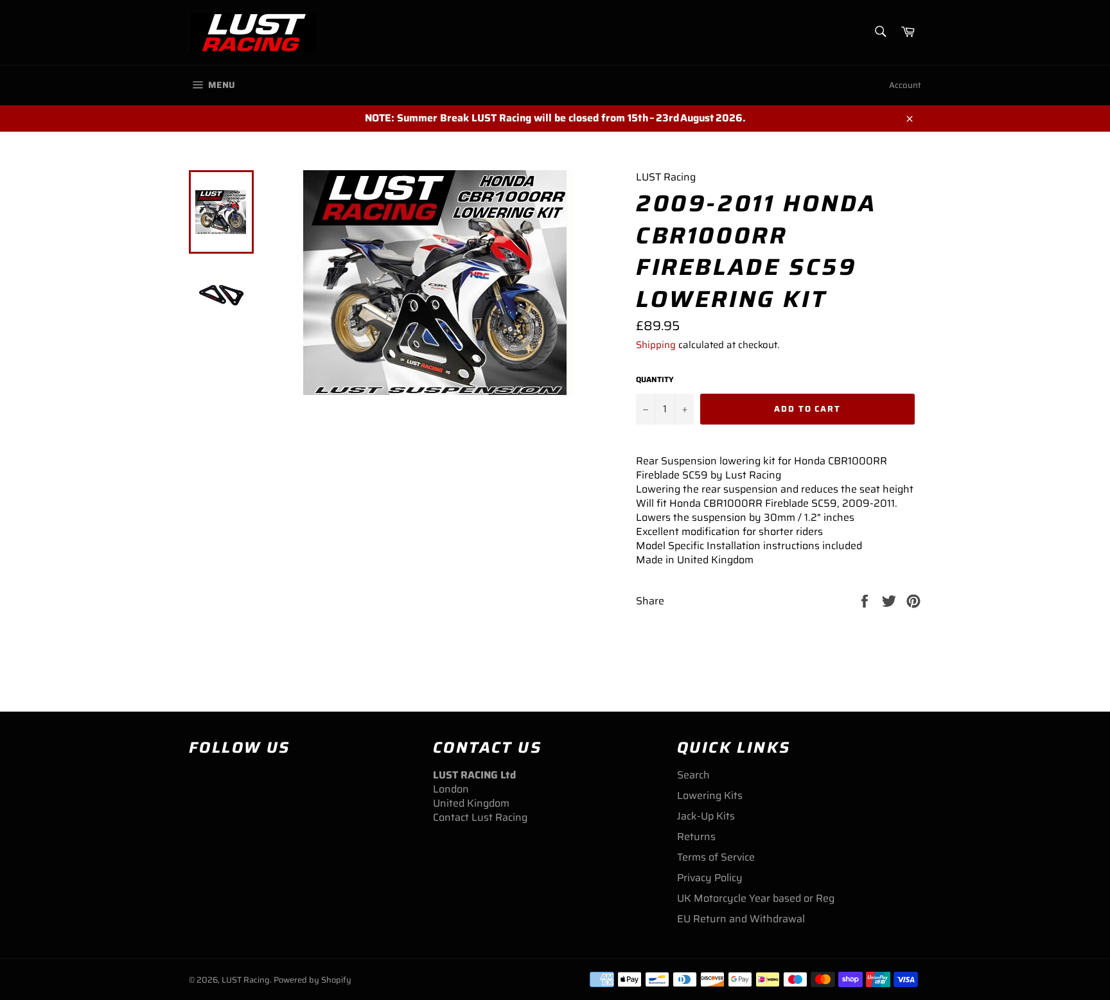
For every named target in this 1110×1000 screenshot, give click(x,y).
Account (905, 85)
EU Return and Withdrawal (741, 919)
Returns (696, 837)
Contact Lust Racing (480, 817)
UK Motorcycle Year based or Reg (755, 898)
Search (693, 775)
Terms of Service (716, 857)
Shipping (656, 345)
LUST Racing (246, 980)
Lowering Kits (710, 795)
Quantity (655, 379)
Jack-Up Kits (706, 816)
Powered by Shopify (312, 980)
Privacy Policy (710, 878)
